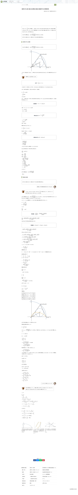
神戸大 (22, 485)
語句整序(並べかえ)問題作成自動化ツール (49, 467)
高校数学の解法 (11, 1)
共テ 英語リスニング (20, 2)
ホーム (44, 478)
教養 (30, 483)
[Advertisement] (39, 18)
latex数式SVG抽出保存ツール (47, 472)
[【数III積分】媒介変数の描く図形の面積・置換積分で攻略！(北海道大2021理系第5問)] (27, 425)
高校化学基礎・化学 (33, 480)
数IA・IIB (23, 469)
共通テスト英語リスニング (34, 472)
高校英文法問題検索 (46, 469)
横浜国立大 (23, 483)
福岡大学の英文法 (33, 476)
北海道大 (23, 476)
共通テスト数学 (32, 467)
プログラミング (32, 485)
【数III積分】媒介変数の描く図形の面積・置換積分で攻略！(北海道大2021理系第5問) (27, 430)
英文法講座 (31, 474)
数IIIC (22, 472)
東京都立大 (23, 480)
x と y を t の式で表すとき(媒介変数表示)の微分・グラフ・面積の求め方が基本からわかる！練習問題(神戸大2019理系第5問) (38, 430)
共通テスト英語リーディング (34, 469)
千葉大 (22, 478)
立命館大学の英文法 (33, 478)
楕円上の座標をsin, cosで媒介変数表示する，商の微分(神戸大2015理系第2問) (50, 430)
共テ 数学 (18, 1)
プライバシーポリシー (46, 480)
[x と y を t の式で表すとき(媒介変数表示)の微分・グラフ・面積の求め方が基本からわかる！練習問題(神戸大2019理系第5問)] (38, 425)
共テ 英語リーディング (12, 2)
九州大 (22, 474)
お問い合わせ (45, 483)
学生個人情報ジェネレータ (47, 476)
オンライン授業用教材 (46, 474)
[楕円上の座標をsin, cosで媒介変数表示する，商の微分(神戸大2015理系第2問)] (50, 425)
